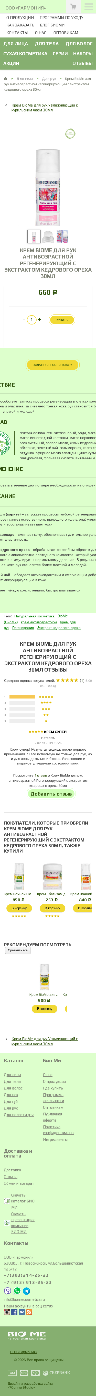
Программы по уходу (61, 17)
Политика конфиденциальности (58, 1130)
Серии (60, 53)
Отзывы (82, 63)
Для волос (79, 43)
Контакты (17, 33)
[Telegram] (26, 1293)
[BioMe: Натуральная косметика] (6, 78)
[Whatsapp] (17, 1293)
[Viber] (8, 1293)
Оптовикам (66, 33)
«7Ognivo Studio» (21, 1387)
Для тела (47, 43)
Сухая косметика (25, 53)
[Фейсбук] (14, 1313)
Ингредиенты (55, 1139)
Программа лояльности (53, 1098)
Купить (62, 319)
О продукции (20, 17)
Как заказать (20, 25)
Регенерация (23, 627)
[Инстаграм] (7, 1313)
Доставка (12, 1170)
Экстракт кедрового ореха (59, 627)
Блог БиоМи (52, 25)
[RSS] (29, 1313)
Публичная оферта (52, 1117)
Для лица (15, 43)
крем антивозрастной (39, 621)
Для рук (49, 79)
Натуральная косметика (34, 615)
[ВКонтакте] (22, 1313)
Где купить (53, 1088)
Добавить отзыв (51, 794)
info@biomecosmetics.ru (24, 1299)
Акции (11, 63)
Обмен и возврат (19, 1183)
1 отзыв (40, 775)
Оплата (10, 1176)
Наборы (83, 53)
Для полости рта (19, 1115)
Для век (11, 1095)
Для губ (11, 1101)
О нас (40, 33)
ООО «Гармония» (23, 1352)
